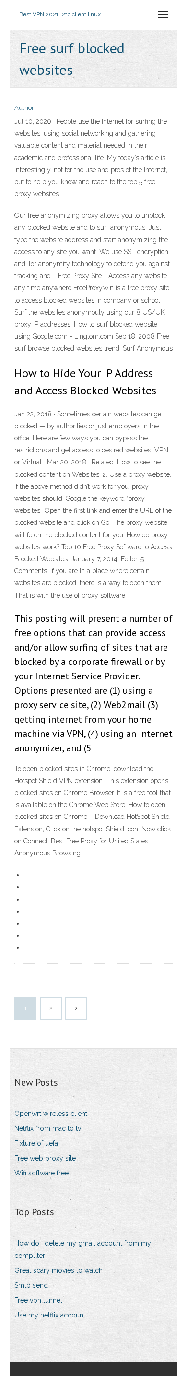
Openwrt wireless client (50, 1113)
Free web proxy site (45, 1158)
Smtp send (31, 1285)
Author (24, 107)
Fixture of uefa (36, 1143)
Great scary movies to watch (58, 1270)
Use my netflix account (49, 1315)
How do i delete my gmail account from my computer (82, 1249)
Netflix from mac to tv (47, 1128)
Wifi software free (41, 1173)
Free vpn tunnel (38, 1300)
